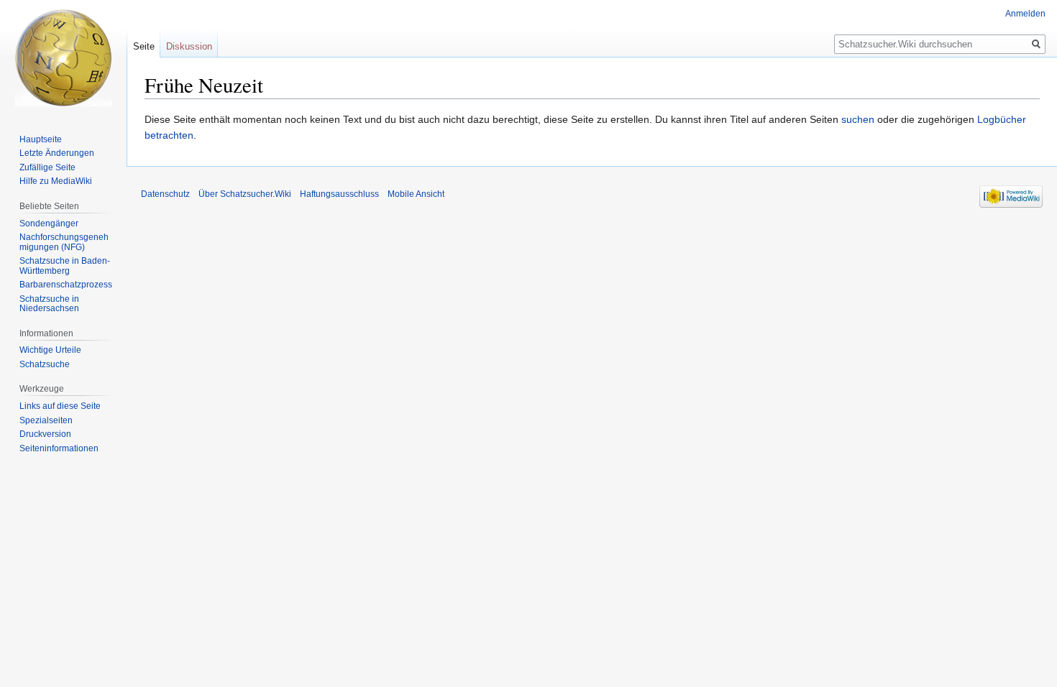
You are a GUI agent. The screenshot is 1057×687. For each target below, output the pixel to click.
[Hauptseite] (63, 57)
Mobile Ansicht (416, 194)
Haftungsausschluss (339, 194)
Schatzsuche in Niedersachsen (49, 304)
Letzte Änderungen (56, 153)
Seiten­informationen (59, 448)
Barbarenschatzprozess (65, 285)
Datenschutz (165, 194)
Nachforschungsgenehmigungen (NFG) (64, 242)
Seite (144, 46)
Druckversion (45, 434)
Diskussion (189, 46)
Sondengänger (48, 223)
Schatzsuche (44, 364)
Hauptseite (40, 139)
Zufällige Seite (47, 167)
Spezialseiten (46, 420)
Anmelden (1025, 14)
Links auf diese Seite (60, 406)
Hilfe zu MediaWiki (55, 181)
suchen (857, 119)
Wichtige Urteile (50, 350)
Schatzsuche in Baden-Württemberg (64, 266)
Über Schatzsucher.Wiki (244, 194)
